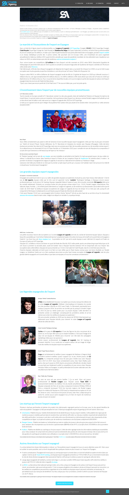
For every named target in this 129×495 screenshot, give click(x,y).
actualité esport (25, 31)
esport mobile (104, 52)
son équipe (46, 156)
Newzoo (34, 67)
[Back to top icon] (107, 491)
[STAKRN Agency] (8, 3)
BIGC (26, 465)
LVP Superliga (75, 48)
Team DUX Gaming (43, 455)
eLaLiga (54, 462)
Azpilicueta (85, 158)
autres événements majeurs (66, 59)
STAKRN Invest (62, 437)
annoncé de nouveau (27, 195)
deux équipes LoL (45, 239)
